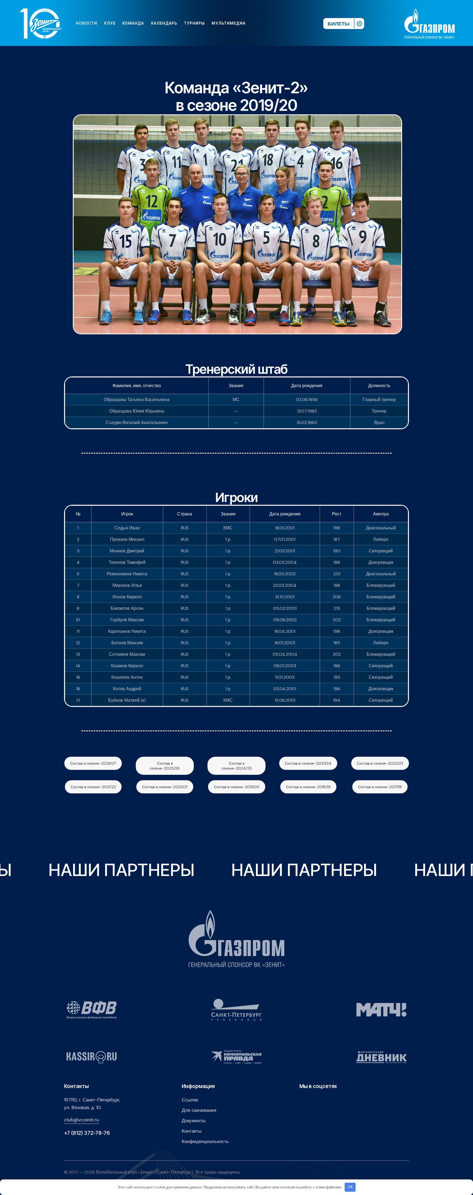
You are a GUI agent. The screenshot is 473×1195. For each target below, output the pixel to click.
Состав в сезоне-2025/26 (165, 766)
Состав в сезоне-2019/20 (236, 786)
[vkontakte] (259, 23)
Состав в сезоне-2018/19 (308, 786)
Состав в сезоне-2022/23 (380, 763)
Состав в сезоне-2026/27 (93, 763)
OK (350, 1187)
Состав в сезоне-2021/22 (93, 786)
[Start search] (303, 23)
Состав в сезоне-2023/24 (308, 763)
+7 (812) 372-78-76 (87, 1133)
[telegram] (286, 23)
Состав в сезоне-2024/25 (236, 766)
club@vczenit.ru (81, 1120)
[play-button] (277, 23)
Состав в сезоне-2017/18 (380, 786)
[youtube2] (268, 23)
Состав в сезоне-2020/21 (165, 786)
